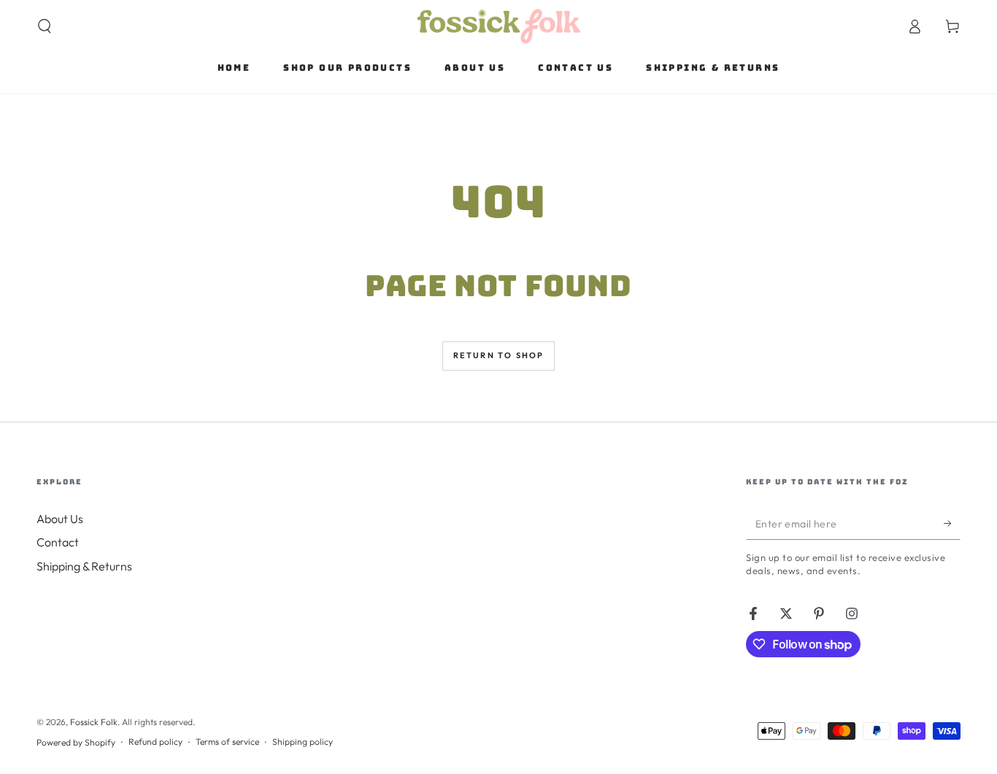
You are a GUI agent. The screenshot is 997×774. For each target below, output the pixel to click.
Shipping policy (302, 741)
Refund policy (155, 741)
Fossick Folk (94, 721)
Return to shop (498, 355)
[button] (44, 26)
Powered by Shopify (75, 742)
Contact (57, 542)
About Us (59, 518)
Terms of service (227, 741)
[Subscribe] (952, 523)
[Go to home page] (499, 26)
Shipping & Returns (84, 566)
